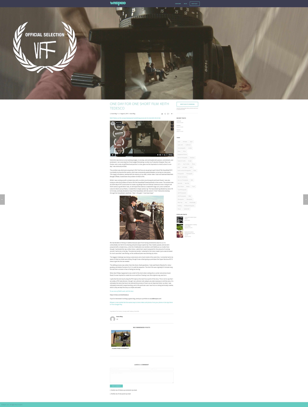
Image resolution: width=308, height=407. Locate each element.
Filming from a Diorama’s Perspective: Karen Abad (121, 348)
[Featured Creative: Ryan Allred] (180, 220)
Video (189, 196)
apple (191, 141)
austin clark (180, 145)
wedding (180, 205)
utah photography (182, 196)
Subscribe (178, 3)
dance (179, 151)
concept (124, 311)
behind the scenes (117, 311)
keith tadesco (130, 311)
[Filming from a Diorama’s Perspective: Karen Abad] (120, 338)
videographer (181, 199)
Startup (188, 186)
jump (179, 167)
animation (185, 141)
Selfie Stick (180, 183)
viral (186, 202)
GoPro (179, 164)
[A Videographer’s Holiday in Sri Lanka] (180, 227)
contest (190, 148)
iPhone (193, 164)
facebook (192, 157)
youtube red (186, 209)
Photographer (181, 173)
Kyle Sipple (184, 167)
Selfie (192, 180)
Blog (185, 3)
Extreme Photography (182, 157)
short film (136, 311)
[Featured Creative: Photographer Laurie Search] (180, 234)
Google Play (118, 304)
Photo (194, 170)
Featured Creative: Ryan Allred (190, 218)
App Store (170, 302)
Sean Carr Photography (183, 180)
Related (178, 125)
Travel (193, 186)
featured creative (182, 161)
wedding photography (189, 205)
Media (191, 167)
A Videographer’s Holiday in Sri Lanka (191, 225)
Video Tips (180, 202)
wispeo (179, 209)
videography (189, 199)
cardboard (188, 145)
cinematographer (182, 148)
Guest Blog (114, 113)
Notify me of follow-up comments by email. (124, 390)
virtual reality (192, 202)
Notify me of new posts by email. (121, 394)
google (190, 161)
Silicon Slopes (181, 186)
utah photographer (182, 193)
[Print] (162, 114)
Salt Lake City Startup (182, 177)
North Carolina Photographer (184, 170)
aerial (179, 141)
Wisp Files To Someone (187, 104)
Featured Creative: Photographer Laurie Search (190, 233)
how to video (186, 164)
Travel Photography (182, 189)
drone (184, 151)
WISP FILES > (195, 3)
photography (189, 173)
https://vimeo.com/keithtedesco (119, 295)
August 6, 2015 (124, 113)
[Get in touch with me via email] (117, 319)
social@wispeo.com (155, 299)
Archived (179, 121)
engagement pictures (182, 154)
